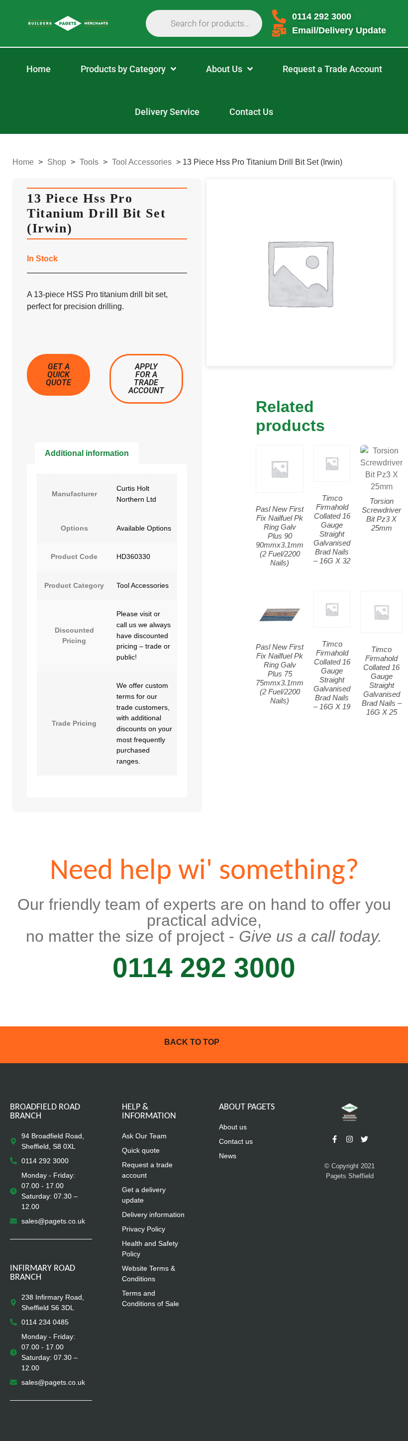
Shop (56, 162)
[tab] (87, 453)
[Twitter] (364, 1138)
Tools (89, 162)
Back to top (191, 1042)
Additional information (87, 453)
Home (23, 162)
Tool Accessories (142, 162)
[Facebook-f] (334, 1138)
